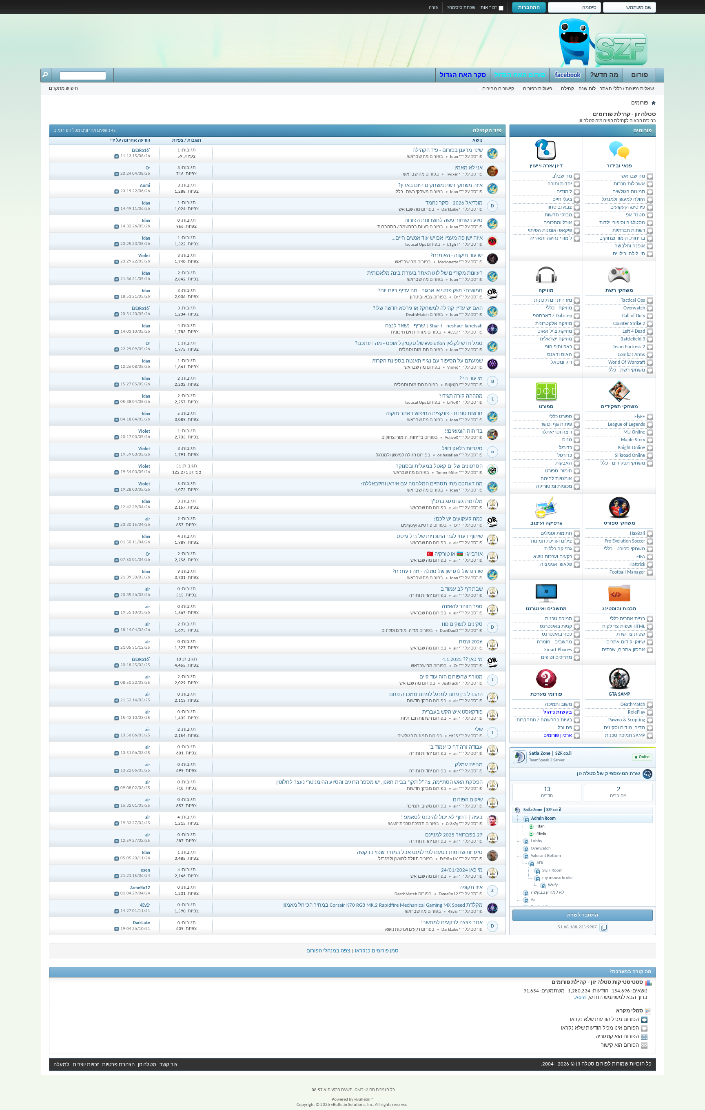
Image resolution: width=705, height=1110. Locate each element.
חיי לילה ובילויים (629, 253)
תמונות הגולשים (628, 191)
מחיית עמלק (469, 764)
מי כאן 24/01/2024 (462, 870)
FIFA (640, 556)
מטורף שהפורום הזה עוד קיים (451, 677)
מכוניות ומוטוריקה (554, 486)
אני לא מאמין (468, 168)
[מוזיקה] (546, 275)
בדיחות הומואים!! (464, 431)
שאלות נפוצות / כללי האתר (627, 88)
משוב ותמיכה (558, 704)
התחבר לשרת (582, 915)
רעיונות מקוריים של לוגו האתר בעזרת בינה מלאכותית (425, 273)
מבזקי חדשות (558, 215)
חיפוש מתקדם (63, 88)
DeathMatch (633, 704)
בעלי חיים (562, 199)
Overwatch (634, 308)
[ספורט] (546, 391)
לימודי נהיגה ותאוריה (551, 238)
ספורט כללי (560, 416)
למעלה (61, 1065)
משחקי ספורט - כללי (624, 549)
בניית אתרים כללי (627, 618)
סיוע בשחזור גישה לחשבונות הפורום (443, 220)
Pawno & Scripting (626, 720)
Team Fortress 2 (629, 347)
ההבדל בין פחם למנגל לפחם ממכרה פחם (436, 694)
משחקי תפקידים (619, 407)
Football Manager (627, 572)
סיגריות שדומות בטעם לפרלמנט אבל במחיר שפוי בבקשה (420, 852)
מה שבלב (562, 176)
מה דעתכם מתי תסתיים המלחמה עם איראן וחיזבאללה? (421, 484)
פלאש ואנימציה (556, 564)
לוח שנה (587, 88)
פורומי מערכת (546, 694)
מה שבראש (633, 176)
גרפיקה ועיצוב (546, 523)
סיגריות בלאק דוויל (462, 449)
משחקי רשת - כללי (626, 370)
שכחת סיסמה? (461, 7)
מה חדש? (604, 74)
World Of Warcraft (626, 362)
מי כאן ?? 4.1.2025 (462, 659)
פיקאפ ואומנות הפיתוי (550, 230)
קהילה (567, 88)
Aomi (581, 997)
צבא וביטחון (560, 207)
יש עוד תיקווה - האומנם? (456, 255)
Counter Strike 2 (629, 323)
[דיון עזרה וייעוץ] (546, 150)
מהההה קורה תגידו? (461, 396)
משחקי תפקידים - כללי (622, 463)
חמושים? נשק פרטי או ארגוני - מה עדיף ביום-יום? (430, 291)
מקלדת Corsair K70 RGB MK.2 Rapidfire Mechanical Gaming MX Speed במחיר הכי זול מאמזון (382, 905)
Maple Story (633, 440)
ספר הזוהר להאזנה (462, 606)
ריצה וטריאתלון (556, 432)
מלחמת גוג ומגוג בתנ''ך (456, 501)
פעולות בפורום (537, 88)
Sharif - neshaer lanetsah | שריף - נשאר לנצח (434, 326)
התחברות (529, 7)
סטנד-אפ (635, 215)
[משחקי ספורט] (619, 507)
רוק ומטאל (561, 362)
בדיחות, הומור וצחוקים (622, 238)
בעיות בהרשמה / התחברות (544, 720)
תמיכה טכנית (558, 618)
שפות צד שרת (630, 634)
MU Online (634, 432)
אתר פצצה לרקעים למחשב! (452, 922)
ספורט (546, 407)
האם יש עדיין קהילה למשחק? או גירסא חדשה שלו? (428, 308)
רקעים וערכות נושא (552, 556)
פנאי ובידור (619, 166)
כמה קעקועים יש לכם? (458, 519)
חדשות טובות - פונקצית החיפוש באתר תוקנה (434, 413)
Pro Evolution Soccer (625, 541)
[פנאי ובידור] (619, 150)
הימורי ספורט (558, 471)
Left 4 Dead (634, 331)
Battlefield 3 (633, 339)
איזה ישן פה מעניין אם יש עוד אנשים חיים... (437, 238)
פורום (639, 74)
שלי (479, 729)
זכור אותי (488, 7)
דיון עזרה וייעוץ (546, 166)
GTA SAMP (619, 694)
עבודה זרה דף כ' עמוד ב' (456, 747)
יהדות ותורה (560, 184)
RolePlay (636, 712)
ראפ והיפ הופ (558, 347)
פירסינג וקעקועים (627, 207)
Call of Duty (633, 316)
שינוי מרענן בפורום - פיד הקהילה (447, 150)
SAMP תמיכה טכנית (625, 735)
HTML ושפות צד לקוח (623, 626)
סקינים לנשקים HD (462, 624)
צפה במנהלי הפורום (328, 951)
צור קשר (168, 1065)
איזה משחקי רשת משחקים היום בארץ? (440, 185)
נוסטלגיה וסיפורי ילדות (622, 222)
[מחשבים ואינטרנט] (546, 593)
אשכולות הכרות (629, 184)
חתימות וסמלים (556, 533)
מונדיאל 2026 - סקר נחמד (454, 203)
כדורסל (564, 455)
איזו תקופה (471, 887)
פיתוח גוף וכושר (556, 424)
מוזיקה (546, 290)
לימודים (564, 191)
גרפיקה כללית (558, 549)
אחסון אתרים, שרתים (623, 649)
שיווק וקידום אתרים (625, 642)
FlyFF (639, 416)
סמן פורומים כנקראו (377, 951)
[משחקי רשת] (619, 275)
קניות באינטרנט (556, 626)
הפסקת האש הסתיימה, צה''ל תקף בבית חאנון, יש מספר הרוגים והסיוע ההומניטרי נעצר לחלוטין (379, 782)
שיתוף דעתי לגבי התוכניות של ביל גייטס (440, 536)
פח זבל (565, 727)
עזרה (433, 7)
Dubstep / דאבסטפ (552, 316)
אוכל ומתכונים (557, 222)
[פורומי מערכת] (546, 678)
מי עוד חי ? (471, 378)
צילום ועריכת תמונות (551, 541)
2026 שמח (471, 642)
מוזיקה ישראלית (556, 339)
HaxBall (637, 533)
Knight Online (631, 447)
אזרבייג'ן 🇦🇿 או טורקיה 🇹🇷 (455, 554)
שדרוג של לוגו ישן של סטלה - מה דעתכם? (437, 571)
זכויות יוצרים (86, 1065)
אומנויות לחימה (556, 478)
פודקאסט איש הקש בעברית (452, 712)
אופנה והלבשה (629, 246)
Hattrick (637, 564)
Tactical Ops (633, 300)
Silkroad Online (630, 455)
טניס (567, 440)
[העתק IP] (603, 927)
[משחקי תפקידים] (619, 391)
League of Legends (626, 424)
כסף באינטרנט (557, 634)
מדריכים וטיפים (556, 657)
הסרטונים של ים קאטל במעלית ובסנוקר (439, 466)
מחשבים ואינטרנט (546, 609)
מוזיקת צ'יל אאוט (554, 331)
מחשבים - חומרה (554, 642)
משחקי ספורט (619, 523)
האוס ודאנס (559, 354)
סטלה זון (147, 1065)
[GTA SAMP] (619, 678)
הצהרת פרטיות (118, 1065)
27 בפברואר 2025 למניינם (454, 835)
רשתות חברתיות (628, 230)
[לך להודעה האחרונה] (116, 156)
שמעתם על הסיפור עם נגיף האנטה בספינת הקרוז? (427, 361)
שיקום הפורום (468, 800)
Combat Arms (631, 354)
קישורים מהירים (498, 88)
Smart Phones (558, 649)
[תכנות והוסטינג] (619, 593)
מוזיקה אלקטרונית (553, 323)
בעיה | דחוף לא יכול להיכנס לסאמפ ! (442, 817)
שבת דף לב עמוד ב (462, 589)
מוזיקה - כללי (559, 308)
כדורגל (565, 447)
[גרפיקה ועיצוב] (546, 507)
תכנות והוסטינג (619, 609)
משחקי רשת (619, 290)
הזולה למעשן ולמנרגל (623, 199)
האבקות (563, 463)
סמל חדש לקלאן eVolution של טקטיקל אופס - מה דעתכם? (419, 343)
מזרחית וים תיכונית (553, 300)
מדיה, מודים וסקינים (624, 727)
